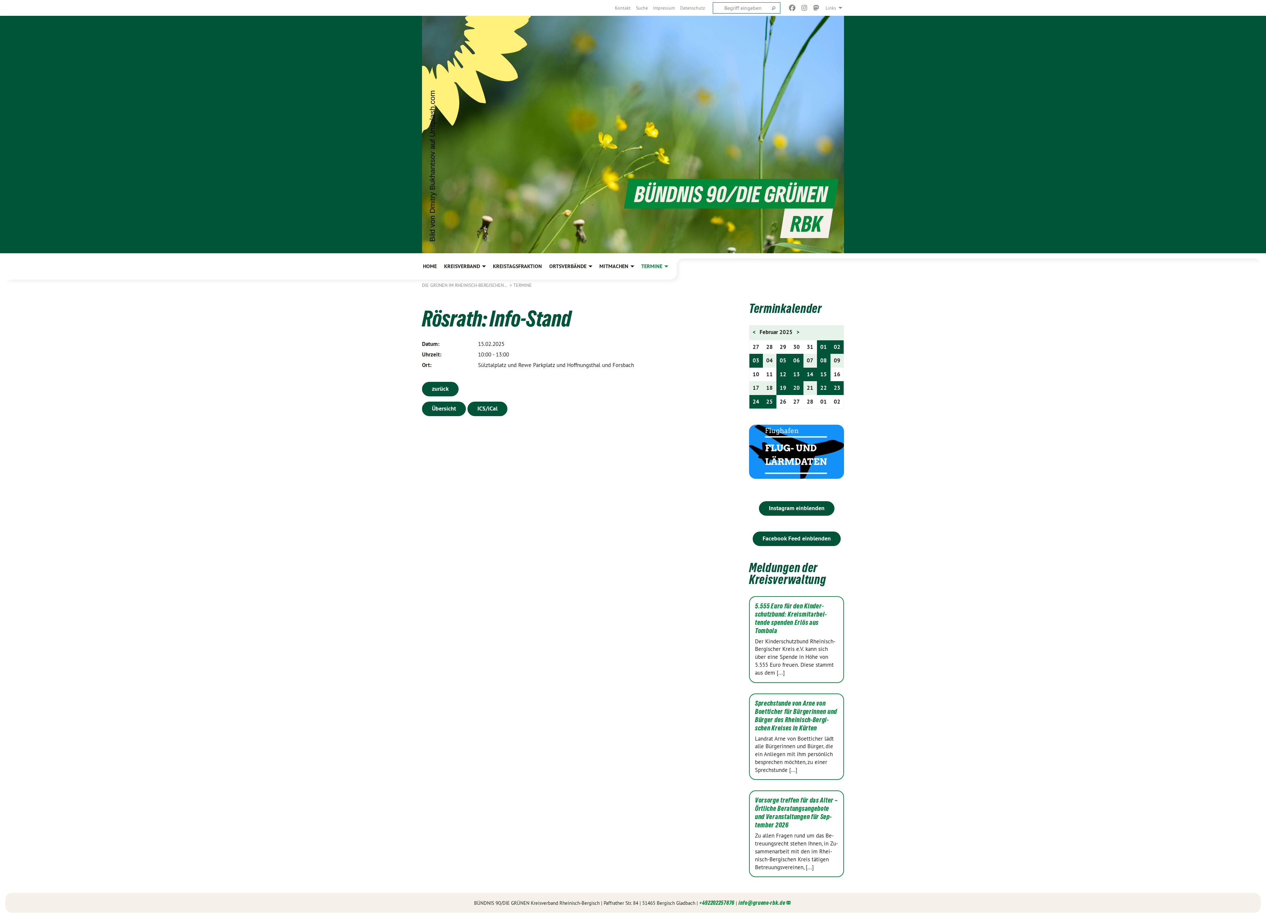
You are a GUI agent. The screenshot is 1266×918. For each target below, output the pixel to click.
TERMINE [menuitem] (651, 266)
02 (837, 347)
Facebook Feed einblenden (797, 538)
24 (756, 401)
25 (769, 401)
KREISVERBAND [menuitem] (462, 266)
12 (783, 374)
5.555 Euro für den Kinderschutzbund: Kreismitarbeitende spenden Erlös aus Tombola (791, 618)
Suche (642, 8)
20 (796, 387)
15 (823, 374)
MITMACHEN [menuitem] (613, 266)
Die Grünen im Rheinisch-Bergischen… (465, 285)
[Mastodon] (816, 8)
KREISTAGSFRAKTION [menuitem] (517, 266)
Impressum (664, 8)
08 (823, 360)
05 (783, 360)
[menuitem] (623, 8)
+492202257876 (717, 902)
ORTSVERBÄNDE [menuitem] (568, 266)
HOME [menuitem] (430, 266)
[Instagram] (804, 8)
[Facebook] (792, 8)
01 (823, 347)
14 (810, 374)
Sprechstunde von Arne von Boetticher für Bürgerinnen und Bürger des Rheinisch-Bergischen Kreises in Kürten (796, 715)
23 (837, 387)
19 (783, 387)
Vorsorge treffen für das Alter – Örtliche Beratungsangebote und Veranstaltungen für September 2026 (796, 812)
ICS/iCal (487, 408)
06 (796, 360)
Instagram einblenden (797, 508)
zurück (440, 388)
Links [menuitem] (831, 8)
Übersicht (444, 408)
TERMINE (522, 285)
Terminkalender (785, 308)
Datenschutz (692, 8)
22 (823, 387)
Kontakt (623, 8)
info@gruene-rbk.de (761, 902)
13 (796, 374)
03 (756, 360)
